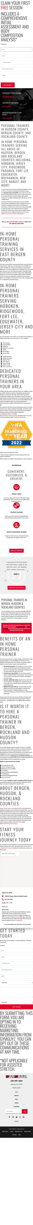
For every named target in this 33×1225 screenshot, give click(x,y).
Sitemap (16, 1121)
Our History (14, 1134)
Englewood (21, 213)
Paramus (11, 415)
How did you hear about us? (7, 998)
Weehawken (26, 212)
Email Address (5, 65)
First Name (3, 947)
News (16, 1099)
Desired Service (4, 979)
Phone (2, 960)
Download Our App (18, 1131)
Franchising (16, 1106)
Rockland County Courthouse (10, 823)
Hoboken (14, 213)
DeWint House (18, 822)
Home (16, 1092)
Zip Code (2, 973)
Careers (11, 1131)
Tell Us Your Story (5, 985)
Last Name (3, 953)
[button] (5, 571)
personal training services (17, 338)
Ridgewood (3, 213)
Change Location (16, 1087)
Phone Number (5, 59)
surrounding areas (18, 920)
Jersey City (9, 213)
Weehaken (5, 415)
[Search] (24, 1111)
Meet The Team (5, 1131)
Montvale (20, 417)
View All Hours (5, 906)
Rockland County (21, 808)
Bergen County (3, 808)
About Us (16, 1095)
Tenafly (15, 417)
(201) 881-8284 (14, 222)
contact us (21, 222)
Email (2, 966)
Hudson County (10, 808)
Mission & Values (27, 1131)
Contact (16, 1103)
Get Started (16, 1007)
